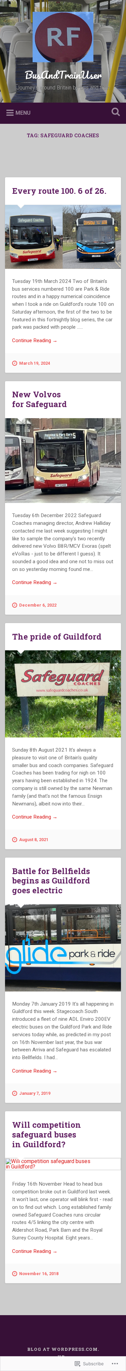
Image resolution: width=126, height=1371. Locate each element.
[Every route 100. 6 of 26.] (63, 237)
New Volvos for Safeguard (39, 399)
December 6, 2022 (37, 605)
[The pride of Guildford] (63, 693)
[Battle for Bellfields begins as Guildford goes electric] (63, 947)
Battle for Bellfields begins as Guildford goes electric (51, 881)
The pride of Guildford (56, 636)
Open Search (114, 112)
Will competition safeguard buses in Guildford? (46, 1134)
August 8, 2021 (33, 839)
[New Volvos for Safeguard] (63, 460)
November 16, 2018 (38, 1273)
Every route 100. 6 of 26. (59, 190)
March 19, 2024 (34, 363)
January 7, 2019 (34, 1093)
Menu (23, 112)
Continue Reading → (34, 340)
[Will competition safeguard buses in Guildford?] (63, 1164)
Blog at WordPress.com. (63, 1349)
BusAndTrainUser (63, 75)
